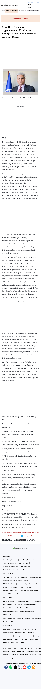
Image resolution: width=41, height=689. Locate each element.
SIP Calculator (18, 604)
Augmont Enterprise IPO (24, 580)
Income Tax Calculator (9, 601)
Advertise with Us (24, 654)
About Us (15, 648)
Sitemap (34, 654)
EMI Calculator (7, 604)
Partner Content (12, 10)
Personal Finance (7, 636)
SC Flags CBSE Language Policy (12, 594)
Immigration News (20, 632)
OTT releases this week (9, 580)
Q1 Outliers (14, 587)
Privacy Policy (29, 648)
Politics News (14, 642)
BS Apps (12, 658)
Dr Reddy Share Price (9, 570)
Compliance (6, 654)
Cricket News (30, 632)
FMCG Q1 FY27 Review (26, 587)
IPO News (34, 629)
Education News (7, 639)
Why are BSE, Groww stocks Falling (29, 590)
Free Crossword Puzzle (9, 622)
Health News (24, 639)
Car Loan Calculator (8, 608)
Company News (16, 629)
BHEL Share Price (25, 566)
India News (6, 642)
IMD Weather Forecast (9, 584)
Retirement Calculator (30, 604)
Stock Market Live (8, 577)
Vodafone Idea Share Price (24, 570)
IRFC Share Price (23, 563)
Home (3, 10)
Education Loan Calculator (10, 611)
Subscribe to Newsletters (23, 618)
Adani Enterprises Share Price (28, 560)
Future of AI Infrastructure (29, 10)
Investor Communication (17, 651)
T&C (21, 648)
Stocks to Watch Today (21, 577)
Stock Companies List (9, 618)
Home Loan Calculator (23, 608)
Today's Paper (7, 648)
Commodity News (8, 632)
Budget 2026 (24, 642)
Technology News (19, 636)
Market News (25, 629)
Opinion (16, 639)
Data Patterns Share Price (10, 590)
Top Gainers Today (34, 584)
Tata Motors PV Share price (10, 566)
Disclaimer (6, 651)
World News (29, 636)
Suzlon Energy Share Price (10, 560)
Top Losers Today (22, 584)
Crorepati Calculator (23, 601)
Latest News (6, 629)
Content (8, 24)
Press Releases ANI (16, 24)
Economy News (34, 639)
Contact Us (15, 654)
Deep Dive (6, 587)
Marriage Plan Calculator (27, 611)
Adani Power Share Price (10, 563)
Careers (5, 658)
